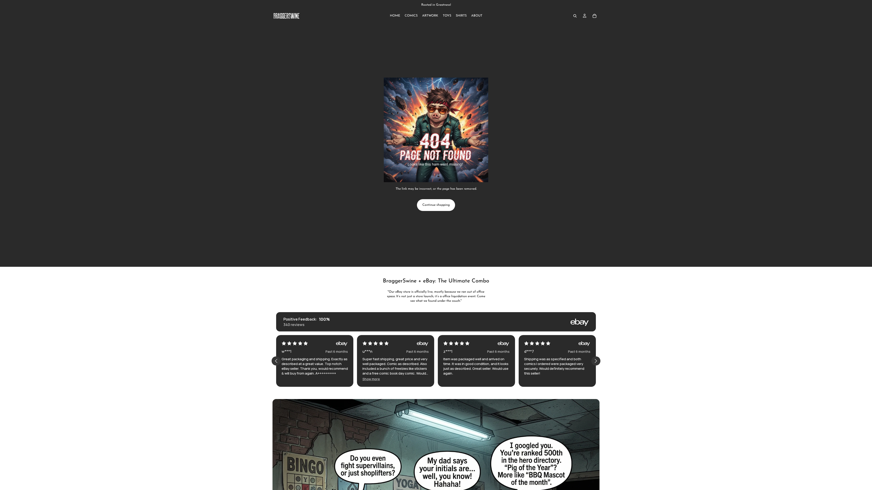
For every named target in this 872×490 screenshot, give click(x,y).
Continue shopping (436, 205)
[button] (371, 379)
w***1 (287, 351)
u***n (367, 351)
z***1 (448, 351)
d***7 (529, 351)
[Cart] (595, 16)
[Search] (575, 16)
